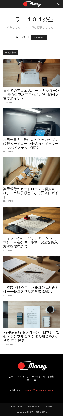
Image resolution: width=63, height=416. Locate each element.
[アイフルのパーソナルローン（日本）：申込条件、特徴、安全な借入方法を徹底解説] (31, 220)
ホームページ (39, 37)
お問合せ (48, 406)
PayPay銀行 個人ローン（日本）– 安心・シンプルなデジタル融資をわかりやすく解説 (31, 336)
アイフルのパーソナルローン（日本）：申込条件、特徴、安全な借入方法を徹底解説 (30, 242)
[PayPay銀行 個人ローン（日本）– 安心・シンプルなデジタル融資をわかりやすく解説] (31, 314)
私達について (17, 406)
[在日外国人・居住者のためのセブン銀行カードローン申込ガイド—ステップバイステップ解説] (31, 122)
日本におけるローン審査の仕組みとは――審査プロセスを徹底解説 (31, 289)
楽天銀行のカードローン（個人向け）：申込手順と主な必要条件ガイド (30, 193)
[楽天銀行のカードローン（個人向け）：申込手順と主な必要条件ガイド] (31, 171)
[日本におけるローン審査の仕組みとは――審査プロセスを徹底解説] (31, 269)
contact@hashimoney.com (39, 389)
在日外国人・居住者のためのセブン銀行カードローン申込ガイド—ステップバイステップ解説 (31, 144)
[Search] (58, 4)
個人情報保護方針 (33, 406)
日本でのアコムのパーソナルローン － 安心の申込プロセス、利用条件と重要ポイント (31, 94)
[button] (4, 4)
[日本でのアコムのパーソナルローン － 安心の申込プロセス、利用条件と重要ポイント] (31, 73)
